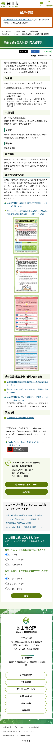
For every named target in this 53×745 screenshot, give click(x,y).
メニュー (41, 5)
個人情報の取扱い (35, 727)
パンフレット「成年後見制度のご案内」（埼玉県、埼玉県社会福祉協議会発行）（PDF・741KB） (27, 212)
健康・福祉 (20, 31)
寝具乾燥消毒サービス (33, 527)
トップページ (7, 31)
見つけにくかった (15, 589)
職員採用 (26, 710)
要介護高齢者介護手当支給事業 (18, 523)
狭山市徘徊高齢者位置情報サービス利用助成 (24, 515)
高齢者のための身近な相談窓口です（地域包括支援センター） (27, 391)
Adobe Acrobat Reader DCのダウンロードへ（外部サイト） (26, 443)
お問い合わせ (26, 696)
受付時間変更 (26, 675)
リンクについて (29, 731)
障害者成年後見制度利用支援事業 (20, 418)
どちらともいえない (16, 559)
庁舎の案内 (26, 682)
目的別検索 (49, 5)
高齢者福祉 (33, 31)
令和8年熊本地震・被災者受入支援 (17, 20)
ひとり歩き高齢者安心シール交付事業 (21, 519)
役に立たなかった (15, 565)
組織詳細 (26, 492)
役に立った (12, 555)
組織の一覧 (26, 703)
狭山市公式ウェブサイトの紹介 (14, 727)
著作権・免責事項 (9, 735)
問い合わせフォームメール (26, 484)
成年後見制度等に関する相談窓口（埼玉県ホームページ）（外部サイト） (27, 398)
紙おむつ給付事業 (13, 527)
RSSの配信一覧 (25, 735)
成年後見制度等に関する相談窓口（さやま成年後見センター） (27, 383)
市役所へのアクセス (26, 689)
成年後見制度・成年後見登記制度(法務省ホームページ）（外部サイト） (28, 204)
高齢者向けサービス (10, 34)
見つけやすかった (15, 579)
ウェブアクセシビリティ (11, 731)
